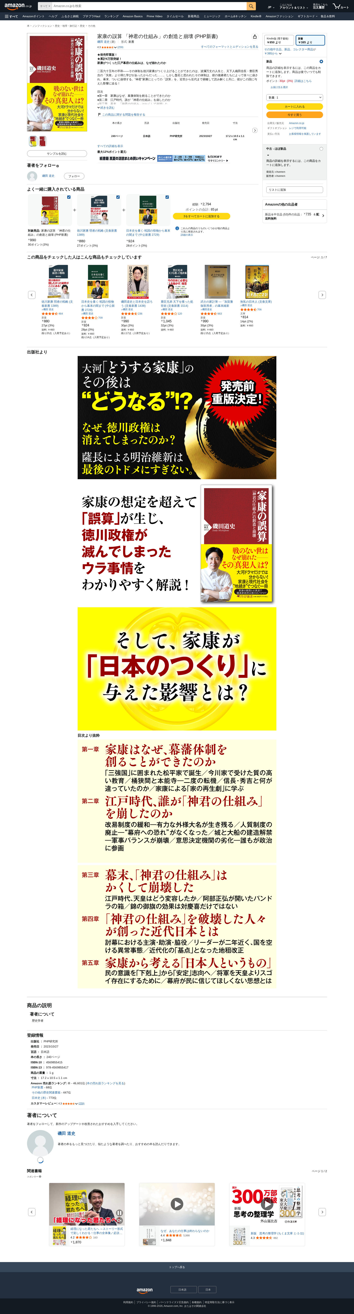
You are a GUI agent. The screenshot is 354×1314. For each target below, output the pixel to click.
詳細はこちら (303, 81)
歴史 (82, 25)
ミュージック (212, 16)
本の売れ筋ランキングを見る (105, 1083)
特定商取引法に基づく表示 (219, 1302)
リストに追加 (277, 189)
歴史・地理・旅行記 (66, 25)
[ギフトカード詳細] (317, 16)
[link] (38, 244)
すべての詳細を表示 (110, 146)
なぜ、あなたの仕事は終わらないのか (185, 1230)
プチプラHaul (91, 16)
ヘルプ (53, 16)
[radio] (279, 40)
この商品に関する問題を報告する (123, 114)
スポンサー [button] (32, 1176)
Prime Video (154, 16)
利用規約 (128, 1302)
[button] (11, 16)
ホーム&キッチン (236, 16)
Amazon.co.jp (296, 123)
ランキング (111, 16)
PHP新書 (37, 1087)
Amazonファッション (280, 16)
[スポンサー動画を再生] (177, 1204)
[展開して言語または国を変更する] (274, 7)
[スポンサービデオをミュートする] (119, 1221)
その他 (91, 25)
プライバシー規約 (146, 1302)
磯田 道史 (103, 41)
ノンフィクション (42, 25)
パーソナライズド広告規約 (174, 1302)
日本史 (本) (39, 1097)
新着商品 (193, 16)
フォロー (74, 176)
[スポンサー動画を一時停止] (119, 1213)
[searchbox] (149, 6)
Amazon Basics (133, 16)
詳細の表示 (187, 234)
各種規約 (197, 1302)
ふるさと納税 (70, 16)
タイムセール (175, 16)
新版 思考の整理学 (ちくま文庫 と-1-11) (277, 1233)
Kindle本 (256, 16)
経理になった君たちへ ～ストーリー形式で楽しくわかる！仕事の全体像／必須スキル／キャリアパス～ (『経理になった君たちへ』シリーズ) (96, 1231)
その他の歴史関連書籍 (46, 1092)
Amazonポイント (34, 16)
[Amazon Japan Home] (144, 1291)
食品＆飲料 (328, 16)
